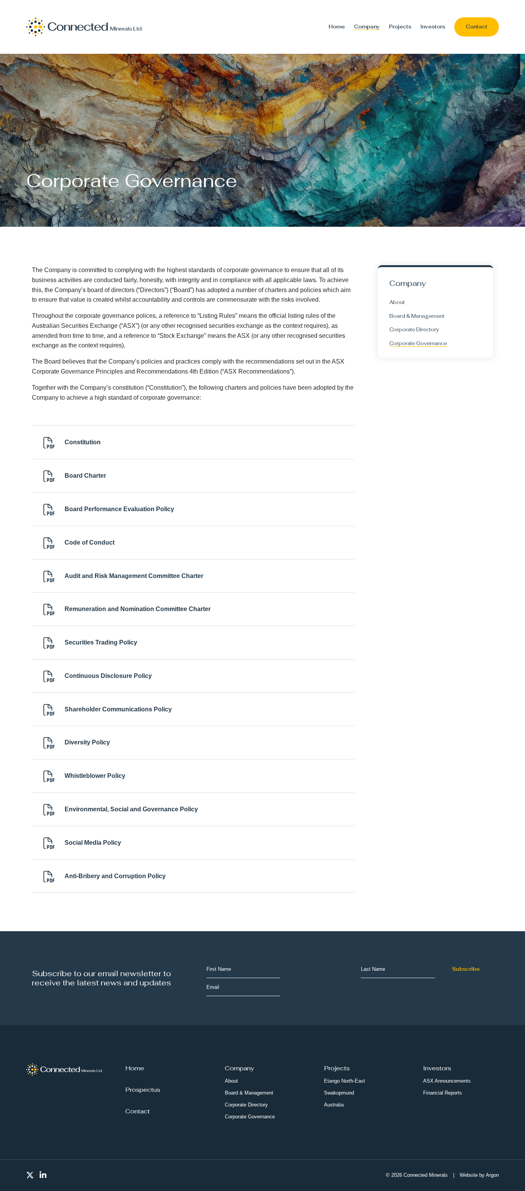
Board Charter (85, 475)
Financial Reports (442, 1093)
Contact (476, 26)
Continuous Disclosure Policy (108, 676)
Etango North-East (344, 1081)
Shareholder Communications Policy (118, 709)
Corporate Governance (418, 343)
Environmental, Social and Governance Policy (131, 809)
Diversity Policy (87, 742)
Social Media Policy (93, 842)
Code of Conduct (90, 542)
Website (469, 1175)
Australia (334, 1105)
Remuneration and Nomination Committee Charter (138, 609)
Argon (492, 1175)
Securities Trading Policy (101, 642)
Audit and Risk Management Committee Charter (134, 576)
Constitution (83, 442)
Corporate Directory (414, 329)
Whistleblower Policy (95, 775)
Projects (400, 26)
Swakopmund (339, 1093)
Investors (432, 26)
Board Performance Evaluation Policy (119, 509)
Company (367, 26)
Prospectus (142, 1090)
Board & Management (416, 316)
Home (337, 26)
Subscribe (466, 969)
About (397, 302)
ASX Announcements (447, 1081)
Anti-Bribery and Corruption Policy (115, 876)
